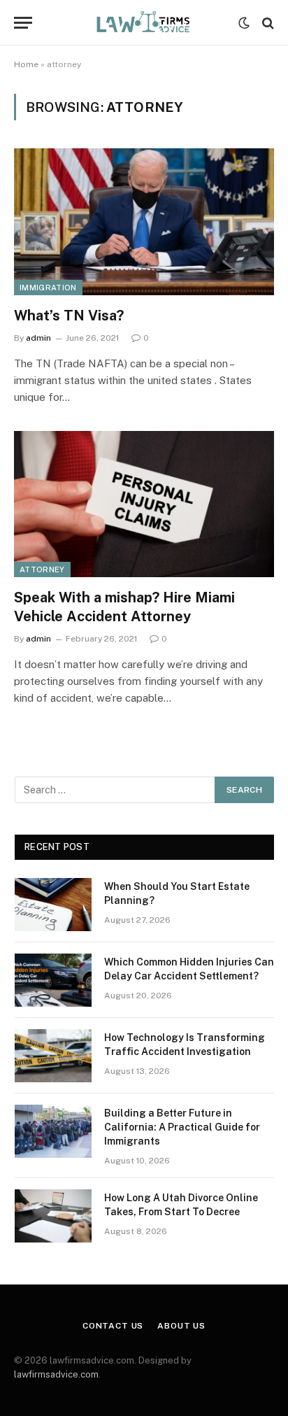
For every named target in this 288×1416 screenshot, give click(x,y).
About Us (181, 1326)
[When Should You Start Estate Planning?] (53, 904)
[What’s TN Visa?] (144, 221)
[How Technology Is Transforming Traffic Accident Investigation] (53, 1055)
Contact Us (112, 1326)
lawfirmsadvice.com (56, 1374)
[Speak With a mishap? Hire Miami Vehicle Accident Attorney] (144, 504)
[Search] (266, 22)
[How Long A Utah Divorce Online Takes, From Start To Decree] (53, 1215)
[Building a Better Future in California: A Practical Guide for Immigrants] (53, 1131)
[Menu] (23, 22)
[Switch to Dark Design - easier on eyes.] (244, 23)
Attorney (42, 569)
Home (26, 64)
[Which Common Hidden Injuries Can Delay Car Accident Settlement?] (53, 980)
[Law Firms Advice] (143, 22)
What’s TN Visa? (69, 315)
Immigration (48, 287)
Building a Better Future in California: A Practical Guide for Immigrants (182, 1127)
